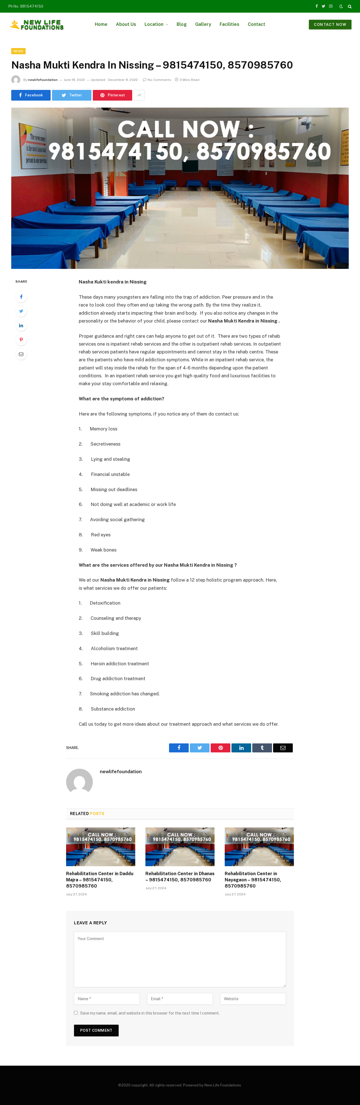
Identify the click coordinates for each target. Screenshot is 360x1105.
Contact (256, 24)
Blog (182, 24)
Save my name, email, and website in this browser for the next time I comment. (150, 1013)
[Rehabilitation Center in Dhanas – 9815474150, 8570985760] (180, 846)
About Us (126, 24)
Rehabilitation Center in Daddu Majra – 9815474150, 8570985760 (99, 880)
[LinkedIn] (21, 325)
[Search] (349, 6)
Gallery (203, 24)
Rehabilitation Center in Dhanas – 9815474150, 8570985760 (180, 876)
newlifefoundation (43, 80)
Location (154, 24)
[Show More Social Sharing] (139, 95)
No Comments (159, 80)
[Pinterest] (21, 339)
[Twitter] (21, 311)
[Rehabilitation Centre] (36, 24)
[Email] (21, 354)
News (18, 51)
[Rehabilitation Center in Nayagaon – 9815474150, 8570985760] (259, 846)
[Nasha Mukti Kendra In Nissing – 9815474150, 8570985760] (180, 188)
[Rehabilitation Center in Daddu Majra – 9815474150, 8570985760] (100, 846)
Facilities (229, 24)
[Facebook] (21, 296)
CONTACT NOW (330, 24)
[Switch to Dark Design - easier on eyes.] (341, 6)
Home (101, 24)
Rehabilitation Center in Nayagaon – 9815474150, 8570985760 (253, 880)
